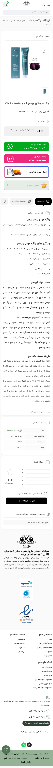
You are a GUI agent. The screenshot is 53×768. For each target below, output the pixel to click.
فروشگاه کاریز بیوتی (45, 643)
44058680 (37, 711)
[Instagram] (29, 744)
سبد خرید (22, 648)
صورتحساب (21, 652)
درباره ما (49, 651)
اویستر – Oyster (14, 430)
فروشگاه (46, 20)
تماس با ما (48, 655)
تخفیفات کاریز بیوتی (44, 647)
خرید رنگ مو (47, 667)
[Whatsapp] (23, 744)
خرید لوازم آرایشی (45, 683)
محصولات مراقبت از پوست (42, 687)
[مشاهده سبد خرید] (5, 5)
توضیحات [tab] (41, 201)
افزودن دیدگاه (28, 501)
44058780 (37, 717)
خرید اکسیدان (46, 671)
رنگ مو (37, 20)
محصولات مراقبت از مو (43, 679)
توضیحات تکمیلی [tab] (19, 201)
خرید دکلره (48, 675)
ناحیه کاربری (21, 639)
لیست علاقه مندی (19, 643)
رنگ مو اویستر (36, 412)
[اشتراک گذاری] (44, 51)
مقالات (49, 639)
